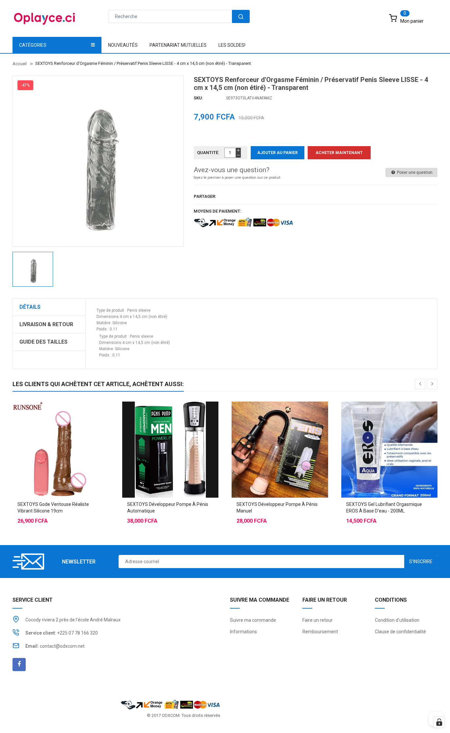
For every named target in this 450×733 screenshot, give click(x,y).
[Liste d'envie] (61, 433)
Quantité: (208, 152)
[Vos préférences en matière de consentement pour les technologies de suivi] (439, 722)
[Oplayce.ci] (170, 704)
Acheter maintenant (339, 152)
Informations (243, 631)
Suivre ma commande (253, 620)
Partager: (205, 196)
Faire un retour (317, 620)
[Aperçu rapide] (74, 433)
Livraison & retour (46, 324)
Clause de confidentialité (400, 631)
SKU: (198, 97)
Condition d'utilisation (397, 620)
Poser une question (414, 172)
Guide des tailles (43, 342)
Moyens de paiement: (217, 211)
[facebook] (19, 664)
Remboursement (320, 631)
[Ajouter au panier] (47, 433)
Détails (30, 307)
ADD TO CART (323, 716)
